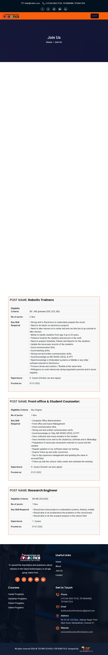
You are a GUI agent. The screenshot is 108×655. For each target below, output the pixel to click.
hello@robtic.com (32, 3)
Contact (59, 575)
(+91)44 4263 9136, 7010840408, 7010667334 (65, 3)
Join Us (59, 570)
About (58, 566)
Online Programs (16, 607)
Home (49, 42)
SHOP (94, 16)
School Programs (16, 603)
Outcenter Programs (17, 598)
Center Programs (16, 594)
